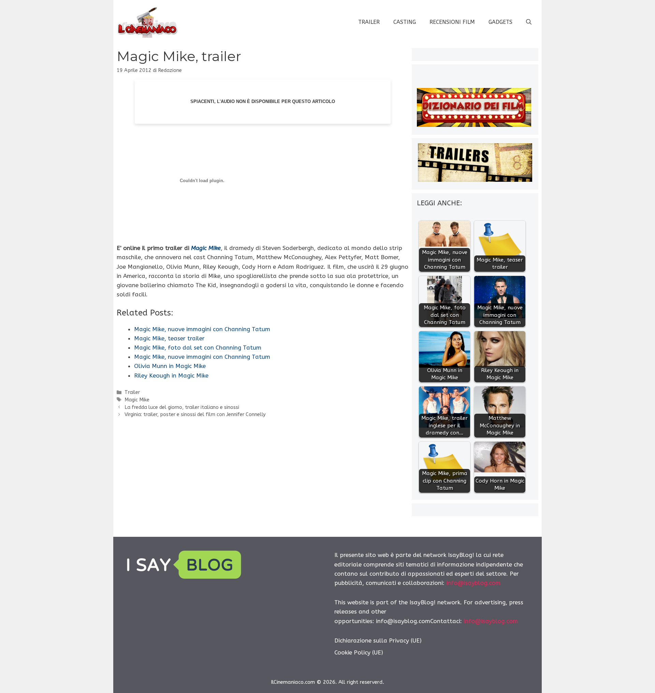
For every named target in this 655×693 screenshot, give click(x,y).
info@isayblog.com (473, 582)
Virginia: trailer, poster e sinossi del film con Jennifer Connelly (195, 414)
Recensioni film (452, 22)
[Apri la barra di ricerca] (528, 22)
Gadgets (500, 22)
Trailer (369, 22)
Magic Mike (206, 248)
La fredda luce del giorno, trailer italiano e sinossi (182, 407)
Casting (404, 22)
